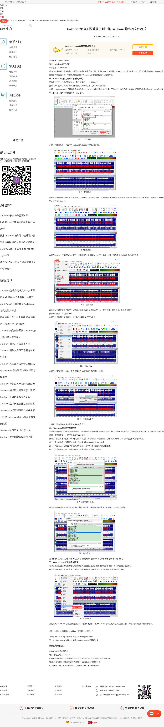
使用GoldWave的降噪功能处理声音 (17, 235)
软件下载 (3, 690)
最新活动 (13, 101)
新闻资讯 (30, 695)
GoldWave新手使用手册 (58, 651)
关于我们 (58, 686)
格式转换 (13, 85)
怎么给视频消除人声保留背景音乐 (17, 242)
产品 (2, 11)
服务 (2, 14)
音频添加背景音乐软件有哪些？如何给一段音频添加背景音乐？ (74, 662)
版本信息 (13, 110)
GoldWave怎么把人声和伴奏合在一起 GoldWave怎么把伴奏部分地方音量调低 (80, 658)
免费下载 (18, 140)
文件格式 (56, 75)
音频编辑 (13, 76)
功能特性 (3, 686)
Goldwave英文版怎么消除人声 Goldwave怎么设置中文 (77, 640)
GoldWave (4, 5)
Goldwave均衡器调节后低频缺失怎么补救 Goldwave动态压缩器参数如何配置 (17, 417)
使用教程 (13, 57)
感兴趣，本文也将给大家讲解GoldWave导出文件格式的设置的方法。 (87, 75)
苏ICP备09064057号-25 (78, 722)
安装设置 (13, 47)
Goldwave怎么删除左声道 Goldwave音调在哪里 (74, 637)
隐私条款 (58, 690)
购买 (4, 21)
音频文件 (90, 631)
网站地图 (58, 695)
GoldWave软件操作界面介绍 (14, 215)
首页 (2, 8)
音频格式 (140, 431)
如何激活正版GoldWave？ (59, 655)
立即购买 (143, 53)
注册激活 (13, 52)
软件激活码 (4, 695)
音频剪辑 (13, 72)
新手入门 (30, 686)
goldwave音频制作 (77, 631)
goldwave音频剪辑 (62, 631)
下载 (2, 17)
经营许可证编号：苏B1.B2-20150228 (84, 718)
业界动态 (13, 105)
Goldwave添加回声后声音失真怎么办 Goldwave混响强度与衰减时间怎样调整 (17, 370)
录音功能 (13, 81)
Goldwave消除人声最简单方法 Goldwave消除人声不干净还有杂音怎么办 (17, 350)
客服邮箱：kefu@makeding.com (112, 686)
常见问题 (30, 690)
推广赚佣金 (86, 686)
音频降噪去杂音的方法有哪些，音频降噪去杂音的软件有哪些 (74, 666)
